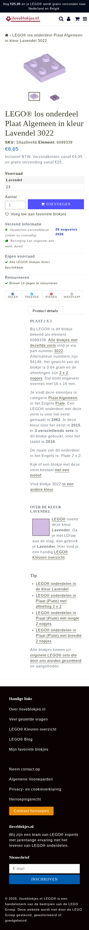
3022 (58, 351)
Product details (45, 311)
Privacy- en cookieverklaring (35, 789)
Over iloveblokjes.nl (27, 709)
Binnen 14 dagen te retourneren (33, 283)
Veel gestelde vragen (28, 719)
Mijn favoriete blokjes (28, 749)
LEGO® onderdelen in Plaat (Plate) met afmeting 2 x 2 (56, 601)
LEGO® (59, 519)
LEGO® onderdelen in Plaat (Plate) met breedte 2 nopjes (59, 635)
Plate (60, 403)
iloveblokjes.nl (31, 898)
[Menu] (85, 19)
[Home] (7, 35)
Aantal (11, 197)
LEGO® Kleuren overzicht (32, 729)
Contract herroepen (31, 811)
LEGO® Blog (21, 739)
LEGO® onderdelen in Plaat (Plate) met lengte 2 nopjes (57, 618)
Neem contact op (24, 769)
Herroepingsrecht (25, 799)
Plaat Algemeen (62, 398)
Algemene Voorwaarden (31, 779)
